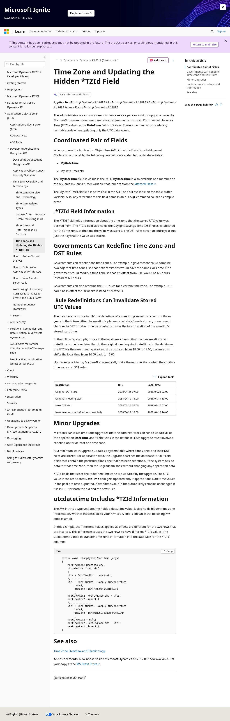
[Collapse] (45, 57)
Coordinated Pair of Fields (203, 67)
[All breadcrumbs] (57, 60)
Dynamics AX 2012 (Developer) (97, 60)
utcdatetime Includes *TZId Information (203, 86)
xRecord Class (144, 184)
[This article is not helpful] (221, 104)
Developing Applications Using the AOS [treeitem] (27, 162)
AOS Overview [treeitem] (18, 135)
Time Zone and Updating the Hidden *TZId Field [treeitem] (29, 245)
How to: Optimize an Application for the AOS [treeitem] (27, 269)
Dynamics (69, 60)
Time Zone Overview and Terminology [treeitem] (28, 195)
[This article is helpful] (216, 104)
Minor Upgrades (196, 79)
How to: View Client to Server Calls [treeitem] (26, 280)
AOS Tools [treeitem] (16, 142)
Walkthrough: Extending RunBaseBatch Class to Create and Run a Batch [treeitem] (27, 293)
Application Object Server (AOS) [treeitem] (25, 127)
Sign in (221, 31)
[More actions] (173, 60)
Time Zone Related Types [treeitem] (27, 206)
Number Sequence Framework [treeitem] (24, 307)
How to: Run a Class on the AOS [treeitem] (26, 258)
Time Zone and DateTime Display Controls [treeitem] (26, 230)
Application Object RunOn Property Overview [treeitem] (28, 173)
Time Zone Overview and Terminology (79, 651)
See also (192, 92)
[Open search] (212, 31)
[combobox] (24, 64)
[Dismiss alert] (223, 7)
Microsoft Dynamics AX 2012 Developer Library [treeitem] (24, 74)
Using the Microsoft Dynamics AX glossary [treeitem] (25, 460)
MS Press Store (87, 664)
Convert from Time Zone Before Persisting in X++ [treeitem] (30, 217)
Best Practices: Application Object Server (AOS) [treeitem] (26, 362)
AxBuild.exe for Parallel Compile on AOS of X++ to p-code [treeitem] (27, 348)
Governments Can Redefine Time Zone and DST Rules (203, 73)
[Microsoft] (6, 31)
